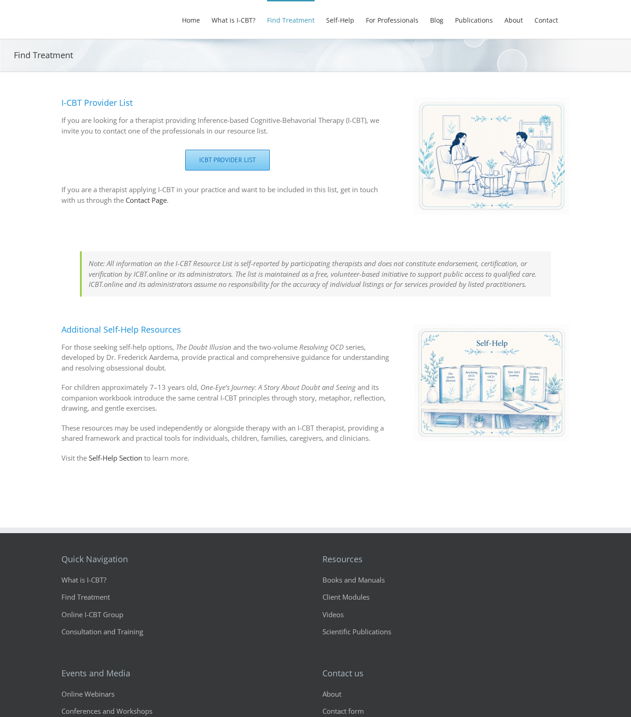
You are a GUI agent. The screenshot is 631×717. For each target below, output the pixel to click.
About (331, 694)
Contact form (343, 711)
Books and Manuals (353, 579)
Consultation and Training (102, 631)
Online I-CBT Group (92, 614)
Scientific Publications (356, 631)
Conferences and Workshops (106, 711)
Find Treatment (85, 597)
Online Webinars (88, 694)
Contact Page (146, 200)
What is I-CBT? (83, 579)
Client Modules (346, 597)
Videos (333, 614)
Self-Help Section (115, 457)
